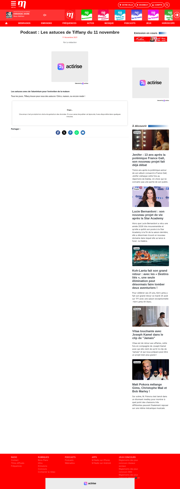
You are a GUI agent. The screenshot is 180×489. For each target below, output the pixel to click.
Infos (40, 463)
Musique (109, 23)
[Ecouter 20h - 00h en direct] (150, 39)
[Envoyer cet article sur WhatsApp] (76, 134)
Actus (90, 23)
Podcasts (129, 23)
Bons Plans (43, 460)
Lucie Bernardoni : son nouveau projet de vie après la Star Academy (148, 215)
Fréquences (69, 23)
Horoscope (168, 23)
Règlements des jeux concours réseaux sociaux (128, 463)
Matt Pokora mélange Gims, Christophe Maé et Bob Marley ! (149, 388)
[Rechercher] (167, 4)
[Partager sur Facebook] (57, 134)
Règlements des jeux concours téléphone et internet (129, 478)
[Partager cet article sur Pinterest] (70, 134)
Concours (42, 469)
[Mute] (45, 15)
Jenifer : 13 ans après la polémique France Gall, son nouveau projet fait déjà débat (148, 160)
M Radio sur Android (101, 463)
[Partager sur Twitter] (63, 134)
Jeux (148, 23)
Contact (14, 460)
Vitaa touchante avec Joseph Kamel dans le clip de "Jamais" (147, 334)
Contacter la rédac (46, 472)
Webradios (24, 23)
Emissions (46, 23)
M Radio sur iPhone (101, 460)
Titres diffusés (17, 463)
